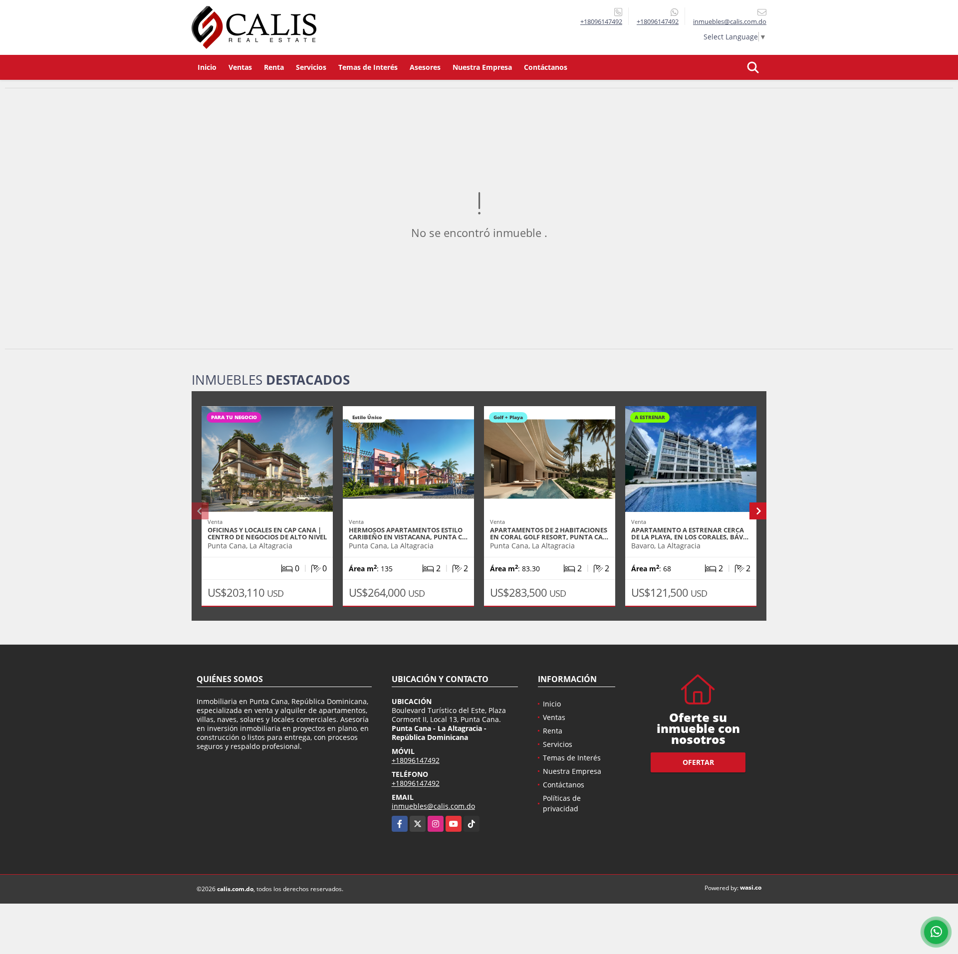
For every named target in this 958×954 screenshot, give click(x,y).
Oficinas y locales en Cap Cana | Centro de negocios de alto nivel (267, 533)
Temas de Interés (368, 67)
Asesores (425, 67)
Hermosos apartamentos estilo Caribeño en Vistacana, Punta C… (408, 533)
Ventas (240, 67)
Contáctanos (545, 67)
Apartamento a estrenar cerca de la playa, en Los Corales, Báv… (689, 533)
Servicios (311, 67)
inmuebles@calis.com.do (433, 806)
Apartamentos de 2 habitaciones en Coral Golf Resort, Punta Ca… (549, 533)
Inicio (207, 67)
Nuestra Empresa (482, 67)
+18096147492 (601, 21)
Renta (274, 67)
